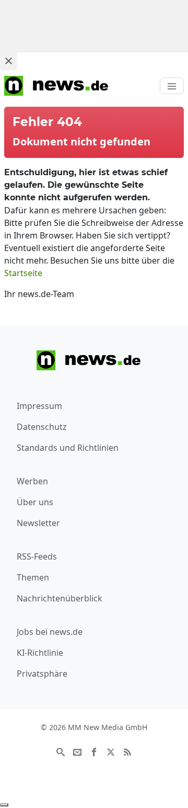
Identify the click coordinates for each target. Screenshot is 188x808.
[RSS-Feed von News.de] (127, 751)
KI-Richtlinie (40, 652)
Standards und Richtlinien (68, 447)
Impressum (39, 406)
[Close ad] (8, 60)
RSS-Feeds (37, 556)
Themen (33, 577)
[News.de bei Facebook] (94, 751)
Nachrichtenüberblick (59, 598)
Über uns (35, 502)
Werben (32, 481)
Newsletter (38, 523)
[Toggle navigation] (172, 85)
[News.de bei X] (111, 751)
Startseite (23, 273)
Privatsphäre (42, 673)
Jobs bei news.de (50, 632)
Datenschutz (42, 427)
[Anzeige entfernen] (4, 804)
